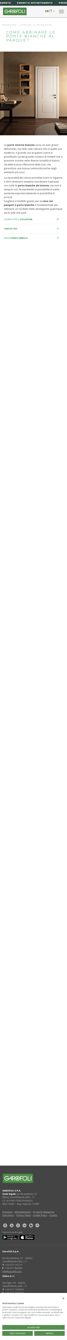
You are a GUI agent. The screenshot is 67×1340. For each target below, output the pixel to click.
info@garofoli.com (12, 1271)
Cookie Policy (40, 1215)
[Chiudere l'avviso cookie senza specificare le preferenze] (63, 1298)
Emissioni (7, 1211)
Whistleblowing (22, 1211)
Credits (53, 1215)
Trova (16, 238)
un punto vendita (36, 1131)
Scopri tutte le (18, 219)
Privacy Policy (23, 1215)
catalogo (36, 1142)
